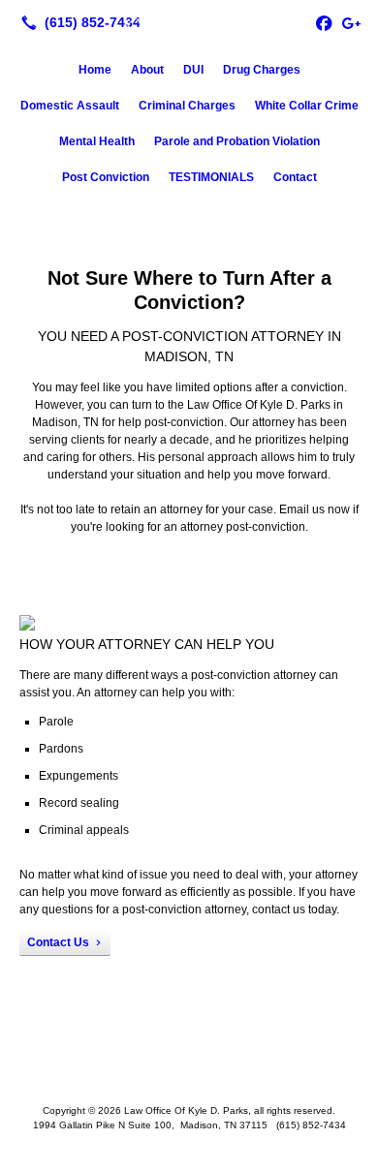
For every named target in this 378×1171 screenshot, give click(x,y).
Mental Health (97, 141)
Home (95, 70)
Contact (295, 177)
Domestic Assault (69, 105)
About (147, 70)
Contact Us (58, 942)
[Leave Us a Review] (350, 22)
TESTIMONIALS (211, 177)
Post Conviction (105, 177)
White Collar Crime (307, 105)
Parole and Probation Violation (237, 141)
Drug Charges (261, 70)
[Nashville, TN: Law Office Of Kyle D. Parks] (189, 20)
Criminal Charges (187, 105)
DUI (193, 70)
